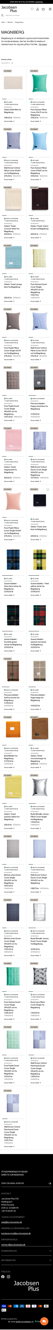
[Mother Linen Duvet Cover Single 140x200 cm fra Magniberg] (13, 912)
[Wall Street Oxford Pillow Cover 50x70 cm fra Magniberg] (40, 321)
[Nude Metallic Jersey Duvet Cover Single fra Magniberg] (40, 912)
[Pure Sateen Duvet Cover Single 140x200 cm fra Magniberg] (40, 258)
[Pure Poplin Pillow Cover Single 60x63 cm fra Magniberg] (13, 501)
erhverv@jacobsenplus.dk (13, 1245)
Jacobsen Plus (12, 1319)
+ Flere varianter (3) (11, 220)
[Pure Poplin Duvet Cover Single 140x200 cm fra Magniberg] (13, 379)
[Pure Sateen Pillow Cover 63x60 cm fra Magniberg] (40, 141)
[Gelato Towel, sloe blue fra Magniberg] (40, 501)
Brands (10, 22)
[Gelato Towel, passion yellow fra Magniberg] (13, 787)
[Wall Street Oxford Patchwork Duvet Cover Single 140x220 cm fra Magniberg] (13, 1103)
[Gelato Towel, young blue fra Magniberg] (13, 258)
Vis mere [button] (43, 44)
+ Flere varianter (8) (11, 750)
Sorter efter (6, 59)
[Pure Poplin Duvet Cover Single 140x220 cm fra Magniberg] (13, 1039)
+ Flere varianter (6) (37, 997)
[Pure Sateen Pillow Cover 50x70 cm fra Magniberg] (40, 83)
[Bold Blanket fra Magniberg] (13, 729)
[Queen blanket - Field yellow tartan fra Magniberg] (40, 559)
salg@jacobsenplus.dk (11, 1222)
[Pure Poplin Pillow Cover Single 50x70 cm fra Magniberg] (13, 321)
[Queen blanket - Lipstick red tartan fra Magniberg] (40, 615)
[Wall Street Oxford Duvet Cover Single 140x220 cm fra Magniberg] (40, 848)
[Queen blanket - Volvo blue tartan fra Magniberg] (13, 559)
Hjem (3, 22)
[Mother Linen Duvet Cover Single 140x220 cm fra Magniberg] (13, 848)
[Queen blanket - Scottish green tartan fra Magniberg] (13, 615)
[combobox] (26, 15)
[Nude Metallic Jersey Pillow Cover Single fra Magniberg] (40, 787)
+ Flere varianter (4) (11, 162)
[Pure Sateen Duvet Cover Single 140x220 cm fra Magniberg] (13, 975)
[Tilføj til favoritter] (48, 490)
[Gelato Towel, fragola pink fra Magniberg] (13, 440)
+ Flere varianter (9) (37, 104)
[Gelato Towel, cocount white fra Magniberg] (13, 199)
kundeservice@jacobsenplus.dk (16, 1233)
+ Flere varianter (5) (11, 104)
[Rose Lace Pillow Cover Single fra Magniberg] (40, 975)
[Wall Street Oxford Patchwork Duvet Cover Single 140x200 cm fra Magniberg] (40, 1039)
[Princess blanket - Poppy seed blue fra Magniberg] (40, 379)
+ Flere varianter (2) (37, 808)
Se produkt (9, 121)
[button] (43, 9)
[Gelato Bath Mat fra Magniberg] (13, 83)
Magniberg (19, 22)
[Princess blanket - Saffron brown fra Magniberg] (13, 671)
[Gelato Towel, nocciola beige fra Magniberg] (40, 729)
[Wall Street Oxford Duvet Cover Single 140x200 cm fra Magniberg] (40, 440)
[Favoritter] (32, 9)
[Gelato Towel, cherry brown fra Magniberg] (40, 199)
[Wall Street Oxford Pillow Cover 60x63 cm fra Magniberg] (13, 141)
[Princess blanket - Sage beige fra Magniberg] (40, 671)
